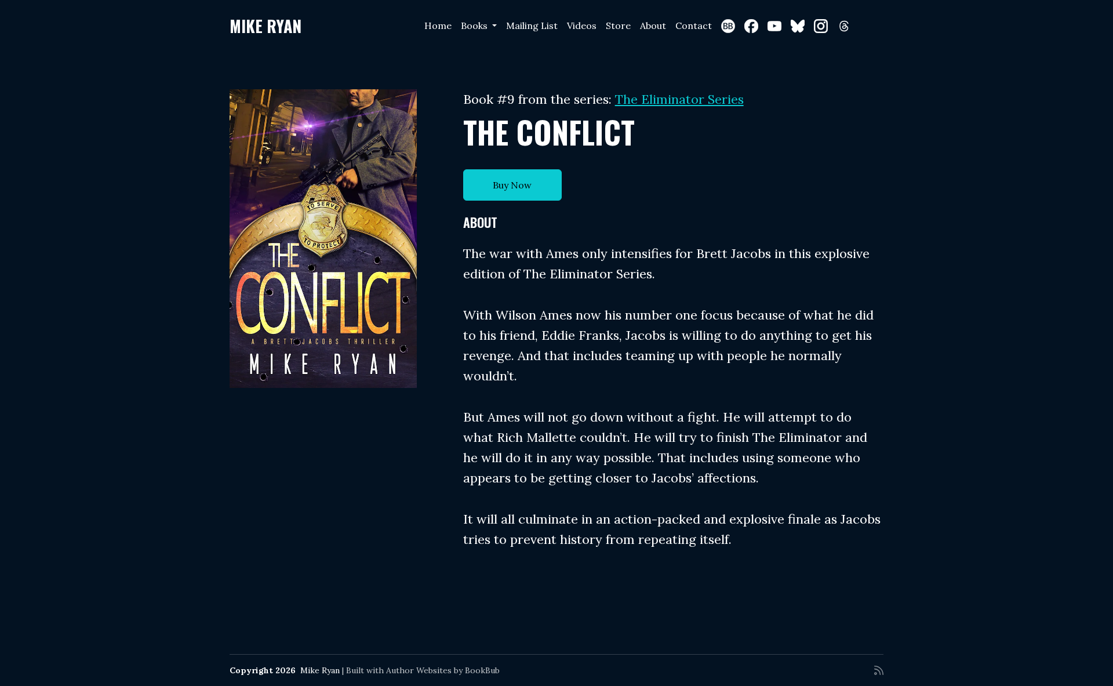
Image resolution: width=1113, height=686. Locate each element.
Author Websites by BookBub (443, 670)
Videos (581, 25)
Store (618, 25)
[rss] (878, 670)
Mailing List (532, 25)
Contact (693, 25)
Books (475, 25)
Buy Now (512, 185)
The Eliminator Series (679, 99)
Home (438, 25)
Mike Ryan (265, 26)
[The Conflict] (323, 238)
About (653, 25)
